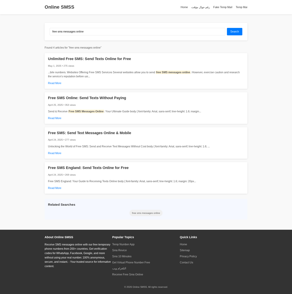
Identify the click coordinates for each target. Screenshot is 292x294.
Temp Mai (241, 7)
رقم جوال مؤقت (200, 7)
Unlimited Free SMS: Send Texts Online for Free (89, 59)
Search (234, 31)
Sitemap (185, 250)
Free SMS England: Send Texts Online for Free (88, 168)
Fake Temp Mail (222, 7)
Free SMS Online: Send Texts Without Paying (87, 98)
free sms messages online (146, 213)
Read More (54, 83)
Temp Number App (123, 244)
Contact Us (186, 262)
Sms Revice (119, 250)
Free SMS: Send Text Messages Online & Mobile (89, 133)
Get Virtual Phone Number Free (131, 262)
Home (184, 7)
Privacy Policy (188, 256)
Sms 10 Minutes (121, 256)
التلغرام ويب (119, 268)
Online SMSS (59, 7)
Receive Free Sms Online (127, 274)
